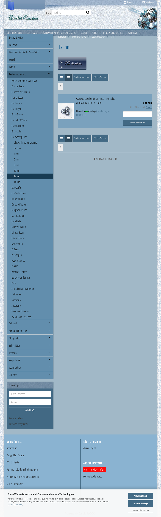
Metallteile (16, 221)
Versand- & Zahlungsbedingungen (22, 469)
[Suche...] (88, 13)
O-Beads (15, 249)
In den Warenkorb (137, 122)
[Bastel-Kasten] (23, 17)
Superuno (16, 305)
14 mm (17, 182)
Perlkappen (16, 255)
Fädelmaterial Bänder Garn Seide (24, 52)
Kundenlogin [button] (132, 2)
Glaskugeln (16, 109)
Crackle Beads (17, 86)
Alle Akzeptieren (140, 495)
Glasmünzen (17, 114)
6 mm (16, 159)
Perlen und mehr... (17, 74)
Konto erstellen (16, 418)
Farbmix (17, 148)
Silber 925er (14, 345)
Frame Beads (17, 97)
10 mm (17, 170)
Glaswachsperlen (19, 137)
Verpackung (14, 360)
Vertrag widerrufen (94, 469)
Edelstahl (13, 45)
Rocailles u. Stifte (19, 272)
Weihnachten (15, 367)
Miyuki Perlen (17, 238)
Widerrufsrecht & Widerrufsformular (23, 477)
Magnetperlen (18, 215)
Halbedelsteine (18, 199)
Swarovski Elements (20, 311)
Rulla (13, 283)
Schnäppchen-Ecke (18, 331)
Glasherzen (16, 103)
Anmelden (30, 410)
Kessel (12, 59)
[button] (61, 77)
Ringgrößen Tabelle (15, 455)
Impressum (12, 448)
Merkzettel (149, 2)
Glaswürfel (16, 187)
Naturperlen (17, 244)
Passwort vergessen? (18, 424)
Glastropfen (16, 131)
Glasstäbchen (17, 126)
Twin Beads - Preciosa (21, 317)
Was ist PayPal (13, 462)
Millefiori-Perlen (18, 227)
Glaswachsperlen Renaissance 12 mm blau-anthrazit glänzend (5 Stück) (96, 101)
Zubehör (13, 375)
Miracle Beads (17, 232)
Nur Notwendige (140, 503)
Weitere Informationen (141, 510)
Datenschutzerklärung (15, 504)
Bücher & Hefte (16, 37)
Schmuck (13, 323)
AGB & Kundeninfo (15, 484)
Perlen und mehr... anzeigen (24, 81)
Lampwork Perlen (19, 210)
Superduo (16, 300)
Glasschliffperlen (19, 120)
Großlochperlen (18, 193)
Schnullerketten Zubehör (22, 289)
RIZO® (14, 266)
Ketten (12, 67)
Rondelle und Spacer (21, 277)
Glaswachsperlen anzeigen (26, 142)
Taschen (13, 353)
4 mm (16, 154)
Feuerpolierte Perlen (20, 92)
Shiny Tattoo (14, 338)
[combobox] (82, 77)
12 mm (17, 176)
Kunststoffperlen (19, 204)
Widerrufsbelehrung (92, 476)
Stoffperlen (16, 294)
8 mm (16, 165)
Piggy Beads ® (18, 261)
